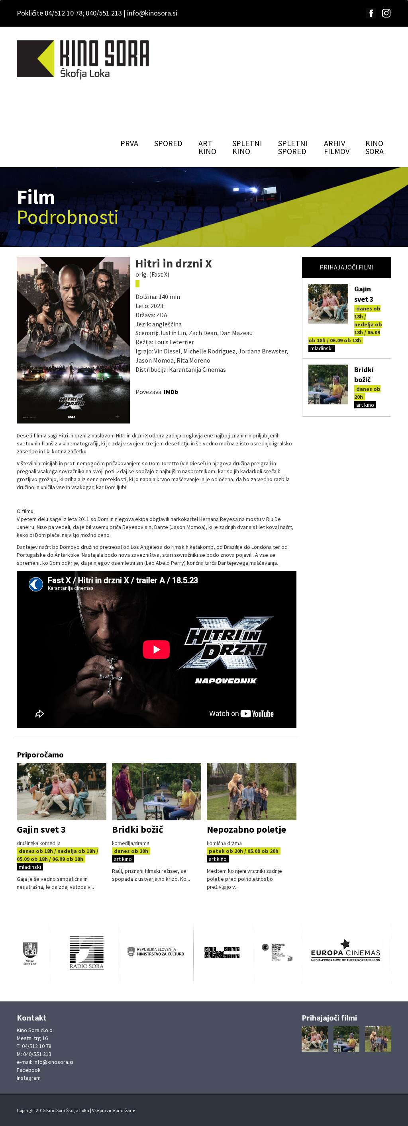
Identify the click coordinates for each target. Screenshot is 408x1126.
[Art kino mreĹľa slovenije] (223, 953)
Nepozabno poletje (246, 829)
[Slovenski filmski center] (276, 953)
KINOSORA (374, 147)
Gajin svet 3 (41, 829)
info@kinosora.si (152, 13)
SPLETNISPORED (293, 147)
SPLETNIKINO (247, 147)
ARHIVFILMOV (336, 147)
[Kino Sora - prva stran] (84, 60)
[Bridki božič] (328, 384)
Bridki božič (137, 829)
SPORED (168, 143)
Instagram (29, 1077)
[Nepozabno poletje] (251, 792)
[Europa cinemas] (346, 952)
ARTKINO (207, 147)
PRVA (129, 143)
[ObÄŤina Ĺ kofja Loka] (32, 953)
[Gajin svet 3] (328, 304)
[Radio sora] (83, 952)
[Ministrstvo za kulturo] (155, 953)
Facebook (29, 1069)
